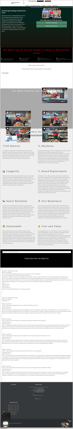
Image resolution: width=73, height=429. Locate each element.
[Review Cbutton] (5, 424)
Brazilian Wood (40, 391)
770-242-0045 (40, 388)
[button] (36, 252)
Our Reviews (40, 1)
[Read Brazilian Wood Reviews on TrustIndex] (6, 418)
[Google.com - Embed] (13, 392)
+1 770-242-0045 (32, 1)
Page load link (3, 428)
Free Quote (47, 1)
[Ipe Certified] (5, 73)
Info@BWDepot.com (40, 390)
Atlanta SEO (22, 423)
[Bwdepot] (64, 425)
